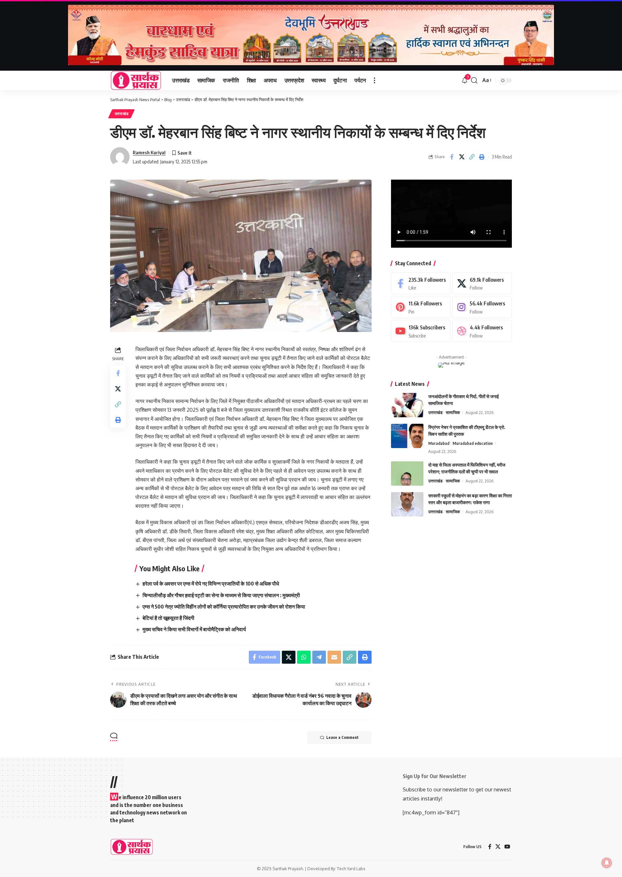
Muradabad (438, 443)
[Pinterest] (421, 307)
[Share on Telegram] (319, 657)
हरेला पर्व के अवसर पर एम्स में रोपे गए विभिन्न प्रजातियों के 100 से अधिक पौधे (211, 583)
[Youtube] (421, 331)
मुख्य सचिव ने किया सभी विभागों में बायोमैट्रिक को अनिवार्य (194, 629)
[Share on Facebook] (451, 157)
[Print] (481, 157)
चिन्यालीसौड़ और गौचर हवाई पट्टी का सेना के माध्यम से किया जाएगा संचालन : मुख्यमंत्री (221, 595)
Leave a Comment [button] (342, 737)
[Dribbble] (482, 331)
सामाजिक (453, 412)
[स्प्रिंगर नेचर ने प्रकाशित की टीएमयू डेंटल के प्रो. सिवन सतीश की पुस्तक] (407, 436)
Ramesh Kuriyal (149, 152)
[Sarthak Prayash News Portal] (136, 80)
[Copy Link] (471, 157)
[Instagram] (482, 307)
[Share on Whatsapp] (304, 657)
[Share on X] (461, 157)
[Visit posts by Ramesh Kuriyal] (120, 157)
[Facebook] (421, 283)
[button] (374, 80)
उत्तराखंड (122, 113)
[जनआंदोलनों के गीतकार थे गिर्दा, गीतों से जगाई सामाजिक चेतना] (407, 405)
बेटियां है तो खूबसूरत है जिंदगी (168, 618)
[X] (482, 283)
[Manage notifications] (607, 863)
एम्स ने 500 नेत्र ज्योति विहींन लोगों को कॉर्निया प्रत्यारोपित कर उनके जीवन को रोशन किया (224, 606)
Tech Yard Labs (351, 868)
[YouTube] (507, 846)
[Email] (334, 657)
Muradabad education (473, 443)
